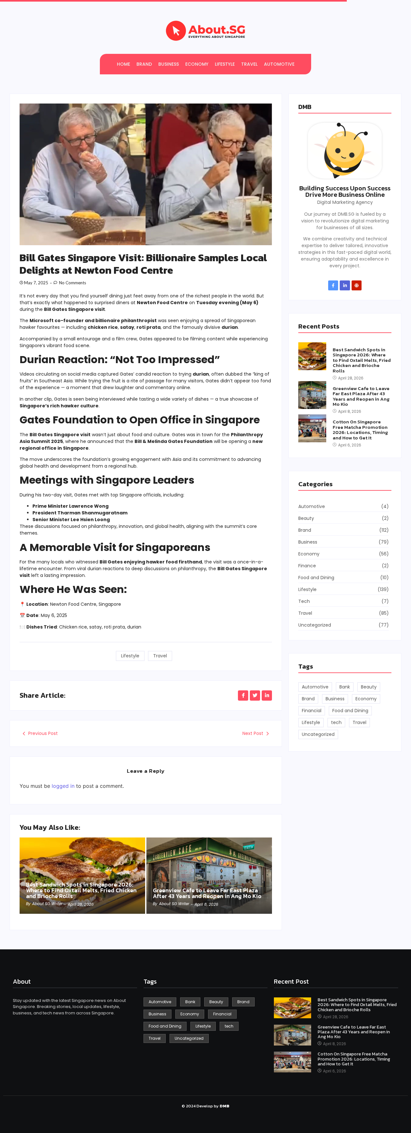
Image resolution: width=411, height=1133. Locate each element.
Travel (160, 656)
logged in (63, 786)
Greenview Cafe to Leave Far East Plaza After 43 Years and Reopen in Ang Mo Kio (207, 893)
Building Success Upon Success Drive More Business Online (344, 191)
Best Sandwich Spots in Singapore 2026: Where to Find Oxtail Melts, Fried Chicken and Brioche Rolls (81, 890)
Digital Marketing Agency (345, 202)
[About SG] (205, 30)
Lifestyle (130, 656)
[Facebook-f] (333, 285)
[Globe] (357, 285)
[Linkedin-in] (345, 285)
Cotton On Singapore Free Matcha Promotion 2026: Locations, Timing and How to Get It (360, 429)
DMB (304, 107)
